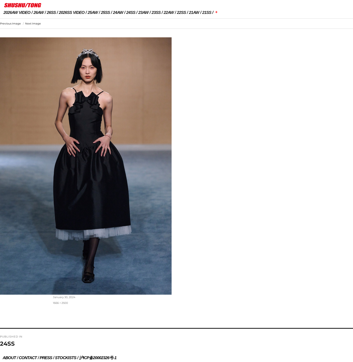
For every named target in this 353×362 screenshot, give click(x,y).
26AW (39, 12)
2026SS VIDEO (72, 12)
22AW (169, 12)
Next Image (33, 23)
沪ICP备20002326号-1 (97, 357)
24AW (118, 12)
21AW (194, 12)
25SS (105, 12)
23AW (143, 12)
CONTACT (28, 357)
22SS (181, 12)
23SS (156, 12)
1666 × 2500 (60, 302)
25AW (93, 12)
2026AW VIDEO (16, 12)
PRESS (46, 357)
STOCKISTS (65, 357)
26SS (51, 12)
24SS (130, 12)
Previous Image (10, 23)
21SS (206, 12)
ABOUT (9, 357)
